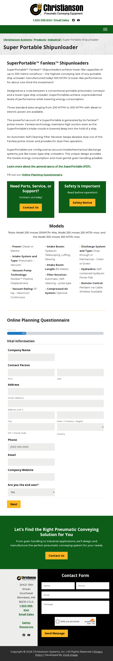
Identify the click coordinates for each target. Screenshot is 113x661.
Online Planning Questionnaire (42, 174)
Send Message (55, 633)
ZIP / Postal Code (17, 433)
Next (13, 504)
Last (59, 378)
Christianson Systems (56, 9)
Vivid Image (70, 655)
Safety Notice (82, 202)
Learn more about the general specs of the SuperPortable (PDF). (49, 166)
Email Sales (61, 20)
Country (61, 434)
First (10, 378)
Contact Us (31, 207)
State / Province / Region (70, 421)
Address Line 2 (15, 409)
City (10, 421)
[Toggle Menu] (105, 29)
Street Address (16, 397)
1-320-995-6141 (42, 20)
